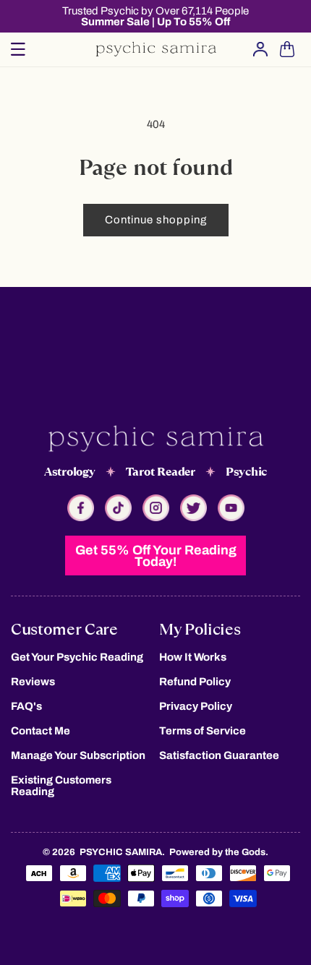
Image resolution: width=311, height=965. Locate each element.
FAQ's (26, 706)
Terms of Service (202, 731)
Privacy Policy (195, 706)
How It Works (192, 657)
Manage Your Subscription (78, 755)
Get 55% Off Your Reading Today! (156, 556)
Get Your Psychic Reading (77, 657)
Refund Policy (195, 681)
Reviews (33, 681)
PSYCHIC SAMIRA (121, 852)
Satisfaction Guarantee (219, 755)
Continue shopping (156, 220)
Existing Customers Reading (61, 785)
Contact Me (40, 731)
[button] (18, 49)
